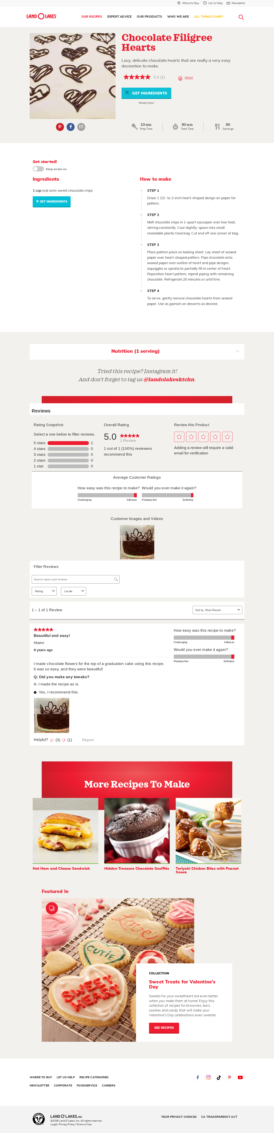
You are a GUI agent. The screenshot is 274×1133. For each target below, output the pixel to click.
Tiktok (219, 1077)
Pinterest (60, 127)
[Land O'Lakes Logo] (42, 16)
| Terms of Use (83, 1124)
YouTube (240, 1077)
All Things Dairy (208, 16)
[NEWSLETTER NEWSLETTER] (248, 8)
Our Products (149, 16)
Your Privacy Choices (179, 1117)
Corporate (63, 1085)
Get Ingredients (149, 93)
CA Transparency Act (219, 1117)
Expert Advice (119, 16)
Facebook (71, 127)
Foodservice (87, 1085)
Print (189, 78)
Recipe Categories (94, 1077)
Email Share (81, 127)
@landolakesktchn (168, 379)
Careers (108, 1085)
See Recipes (164, 1027)
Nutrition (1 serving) (135, 351)
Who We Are (178, 16)
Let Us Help (66, 1077)
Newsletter (39, 1085)
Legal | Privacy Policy (63, 1124)
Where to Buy (41, 1077)
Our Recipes (91, 16)
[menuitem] (92, 17)
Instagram (208, 1077)
